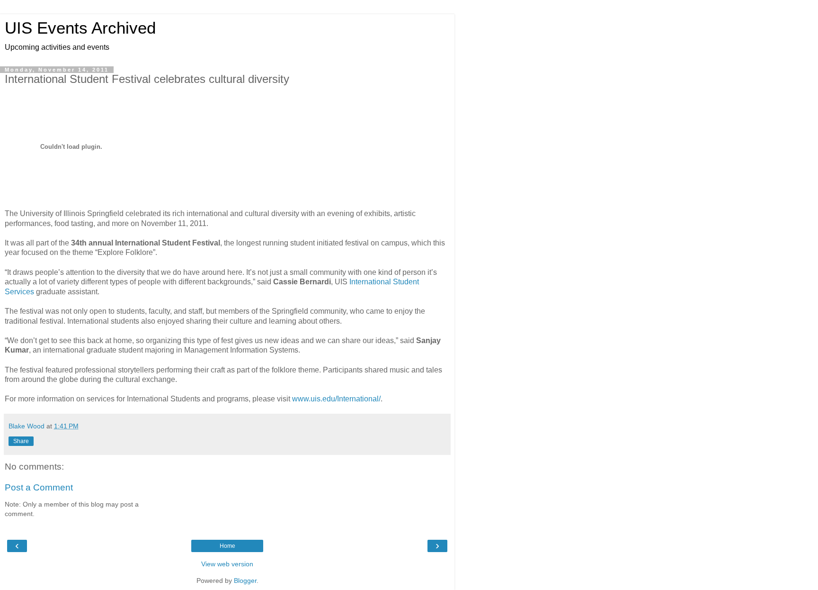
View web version (227, 564)
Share (21, 441)
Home (227, 546)
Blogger (245, 580)
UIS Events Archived (80, 28)
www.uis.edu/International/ (336, 399)
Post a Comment (39, 487)
